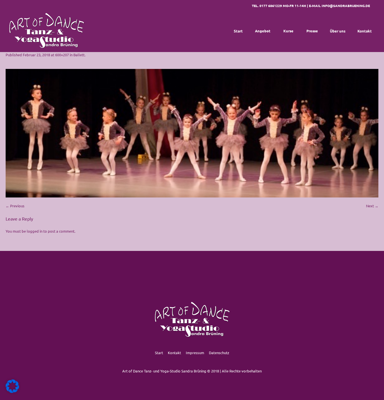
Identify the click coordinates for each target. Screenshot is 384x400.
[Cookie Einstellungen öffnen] (12, 391)
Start (159, 352)
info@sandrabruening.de (346, 5)
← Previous (15, 205)
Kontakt (174, 352)
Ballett (79, 54)
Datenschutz (219, 352)
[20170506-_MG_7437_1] (192, 133)
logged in (34, 231)
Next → (372, 205)
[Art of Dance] (46, 31)
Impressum (195, 352)
